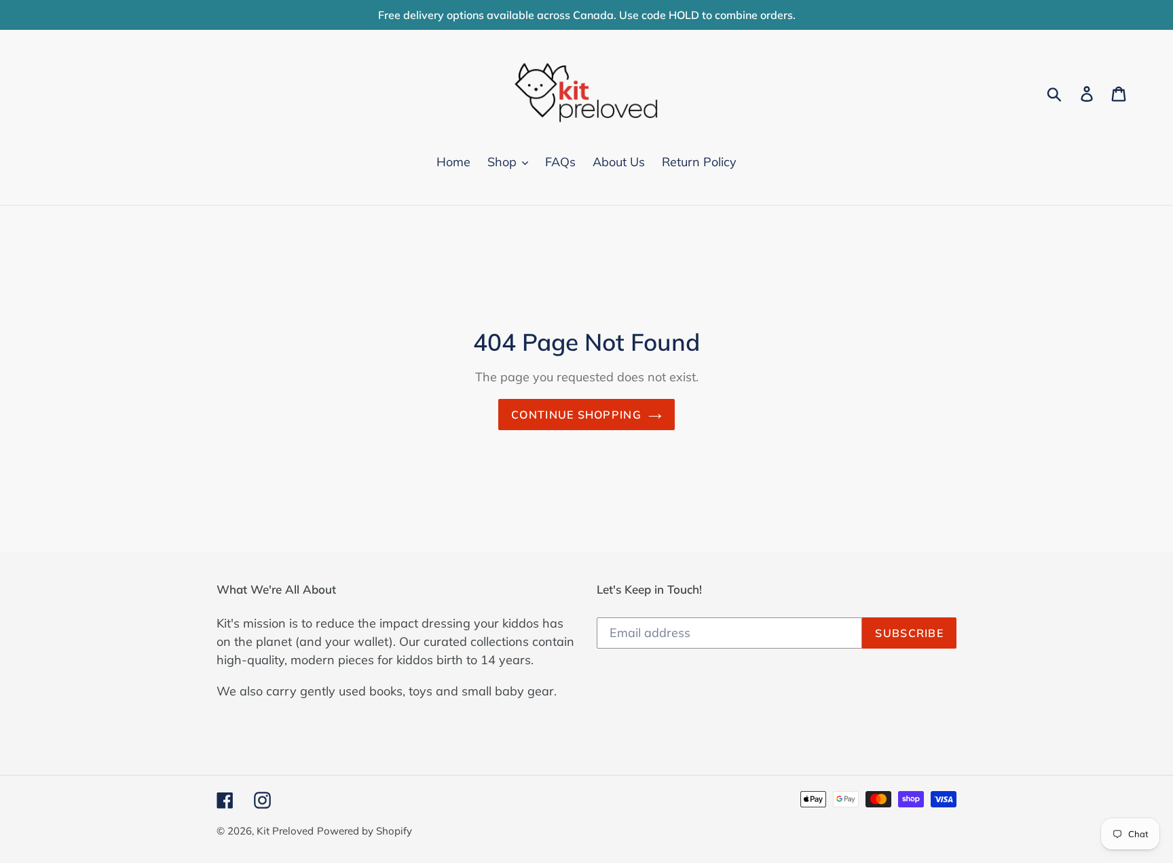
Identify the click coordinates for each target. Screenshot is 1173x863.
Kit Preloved (285, 830)
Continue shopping (576, 414)
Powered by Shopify (364, 830)
